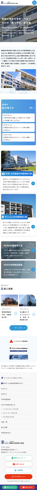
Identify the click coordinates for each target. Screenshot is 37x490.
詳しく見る (18, 328)
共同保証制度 (6, 399)
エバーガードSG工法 (10, 413)
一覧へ (31, 107)
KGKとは (4, 389)
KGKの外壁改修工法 (8, 405)
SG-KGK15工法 (8, 417)
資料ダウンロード (19, 458)
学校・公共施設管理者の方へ (14, 383)
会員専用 (20, 470)
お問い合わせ (20, 464)
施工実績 (4, 427)
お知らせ (4, 394)
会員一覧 (4, 422)
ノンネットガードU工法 (10, 409)
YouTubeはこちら (20, 476)
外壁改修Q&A (6, 433)
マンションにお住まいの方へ (13, 378)
